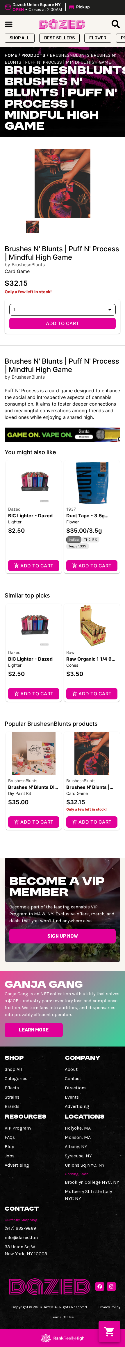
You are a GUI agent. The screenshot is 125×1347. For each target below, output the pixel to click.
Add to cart (62, 323)
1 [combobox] (14, 309)
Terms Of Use (62, 1317)
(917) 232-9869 (20, 1228)
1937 (71, 509)
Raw (70, 652)
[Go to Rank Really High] (62, 1338)
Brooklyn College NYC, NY (92, 1182)
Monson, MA (78, 1137)
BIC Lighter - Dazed (30, 515)
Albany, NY (76, 1146)
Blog (10, 1146)
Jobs (10, 1156)
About (71, 1069)
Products (33, 55)
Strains (12, 1097)
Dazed (14, 509)
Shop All (13, 1069)
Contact (73, 1078)
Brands (12, 1106)
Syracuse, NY (78, 1156)
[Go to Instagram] (111, 1286)
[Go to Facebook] (99, 1286)
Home (11, 55)
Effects (12, 1088)
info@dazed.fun (21, 1237)
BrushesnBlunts (22, 780)
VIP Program (18, 1128)
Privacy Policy (109, 1307)
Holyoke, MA (78, 1128)
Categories (16, 1078)
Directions (76, 1088)
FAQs (10, 1137)
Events (72, 1097)
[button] (48, 7)
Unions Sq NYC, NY (85, 1165)
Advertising (77, 1106)
